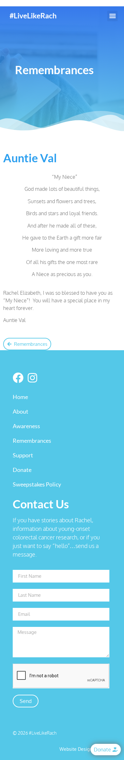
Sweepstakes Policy (37, 484)
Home (20, 396)
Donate (22, 469)
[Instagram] (32, 377)
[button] (112, 16)
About (20, 411)
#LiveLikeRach (33, 15)
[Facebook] (18, 377)
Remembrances (32, 440)
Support (23, 455)
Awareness (26, 425)
